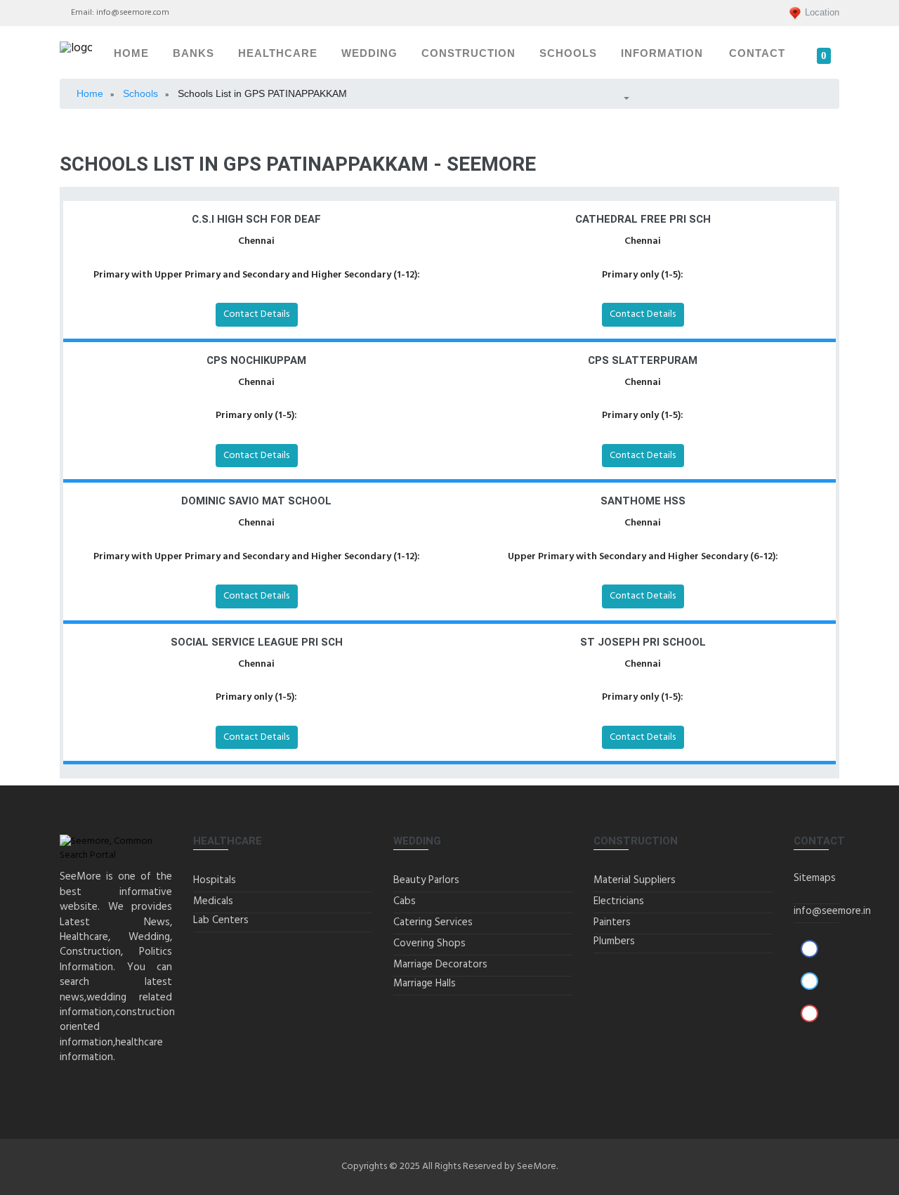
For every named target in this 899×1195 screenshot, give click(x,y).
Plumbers (614, 941)
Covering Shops (429, 943)
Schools (568, 53)
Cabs (404, 901)
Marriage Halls (424, 984)
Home (131, 53)
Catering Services (433, 922)
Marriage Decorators (440, 965)
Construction (468, 53)
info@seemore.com (132, 13)
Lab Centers (221, 920)
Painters (612, 922)
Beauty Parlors (426, 880)
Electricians (618, 901)
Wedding (369, 53)
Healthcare (277, 53)
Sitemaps (815, 878)
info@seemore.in (832, 911)
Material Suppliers (634, 880)
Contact (757, 53)
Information (662, 53)
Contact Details (256, 314)
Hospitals (214, 880)
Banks (193, 53)
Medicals (213, 901)
